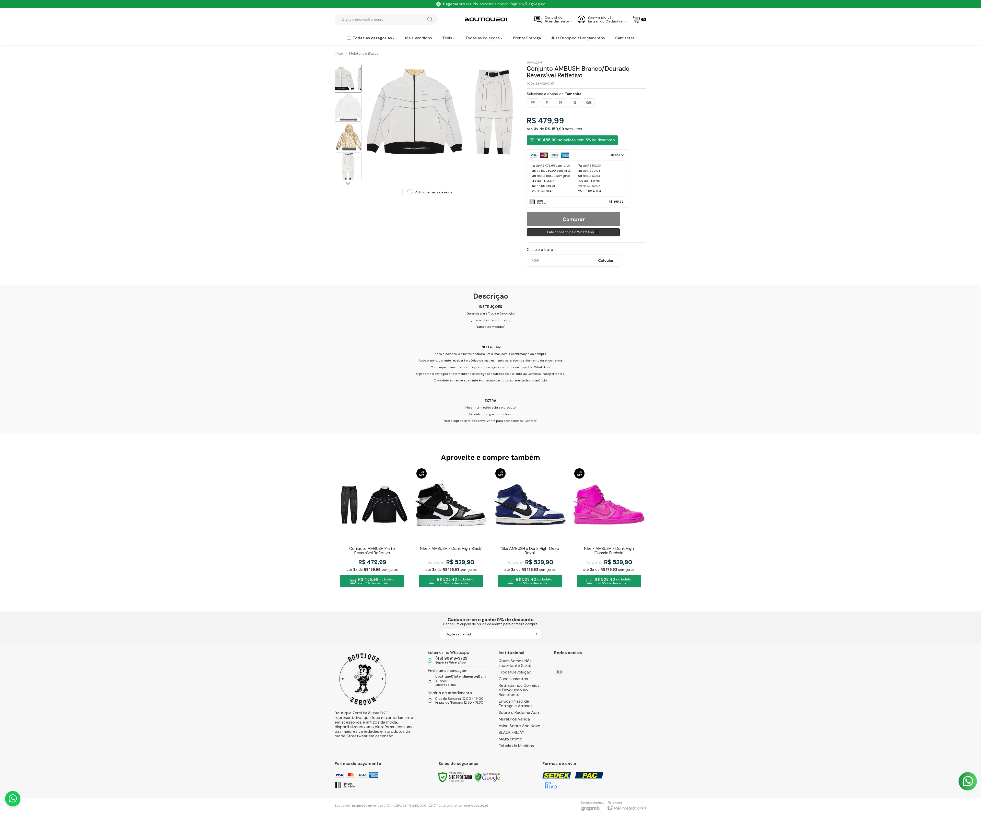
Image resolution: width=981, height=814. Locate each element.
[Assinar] (536, 634)
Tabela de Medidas (490, 327)
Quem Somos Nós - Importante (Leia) (517, 663)
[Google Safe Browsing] (487, 777)
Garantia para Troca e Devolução (490, 313)
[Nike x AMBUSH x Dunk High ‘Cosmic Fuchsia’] (609, 528)
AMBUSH (534, 63)
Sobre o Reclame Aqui (519, 712)
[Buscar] (430, 19)
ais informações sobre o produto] (492, 407)
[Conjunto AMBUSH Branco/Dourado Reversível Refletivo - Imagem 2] (348, 108)
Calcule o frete (540, 250)
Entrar (593, 21)
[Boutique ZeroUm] (486, 19)
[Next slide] (348, 183)
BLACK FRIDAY (511, 732)
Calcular (606, 260)
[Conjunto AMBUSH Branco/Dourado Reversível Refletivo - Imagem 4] (348, 166)
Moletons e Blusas (363, 53)
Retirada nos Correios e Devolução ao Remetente (519, 690)
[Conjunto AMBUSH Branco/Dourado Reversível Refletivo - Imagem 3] (348, 137)
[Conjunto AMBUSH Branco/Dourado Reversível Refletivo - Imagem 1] (348, 78)
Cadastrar (614, 21)
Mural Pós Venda (514, 719)
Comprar (574, 219)
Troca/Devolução (515, 672)
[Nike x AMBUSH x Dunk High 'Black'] (451, 528)
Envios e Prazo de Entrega (490, 320)
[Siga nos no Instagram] (559, 672)
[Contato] (530, 421)
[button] (348, 78)
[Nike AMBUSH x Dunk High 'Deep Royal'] (530, 528)
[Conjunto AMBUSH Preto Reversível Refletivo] (372, 528)
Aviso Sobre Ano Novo (519, 725)
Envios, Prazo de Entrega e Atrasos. (516, 703)
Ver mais (372, 548)
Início (339, 53)
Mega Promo (510, 739)
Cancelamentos (513, 678)
